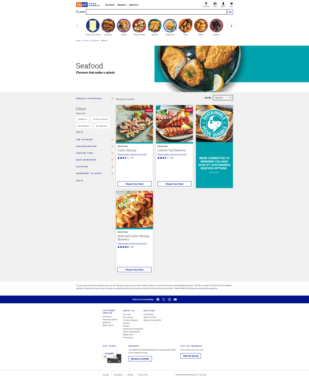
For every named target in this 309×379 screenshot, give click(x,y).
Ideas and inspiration (152, 320)
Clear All (79, 131)
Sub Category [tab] (84, 139)
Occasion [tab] (82, 166)
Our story (127, 314)
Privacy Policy (143, 375)
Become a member (140, 358)
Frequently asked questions (110, 321)
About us (128, 310)
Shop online (128, 317)
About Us (133, 5)
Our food (85, 40)
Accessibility (118, 375)
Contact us (107, 316)
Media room (128, 334)
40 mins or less (100, 119)
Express (126, 323)
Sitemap (130, 375)
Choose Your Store (134, 183)
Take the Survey (191, 355)
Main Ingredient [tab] (86, 160)
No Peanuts (101, 126)
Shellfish (82, 119)
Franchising (128, 337)
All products (94, 40)
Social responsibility (131, 331)
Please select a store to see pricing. (132, 154)
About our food (150, 317)
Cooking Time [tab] (84, 153)
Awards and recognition (133, 328)
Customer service (109, 311)
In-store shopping (130, 320)
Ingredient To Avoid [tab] (89, 173)
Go (230, 11)
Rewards (122, 5)
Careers (126, 326)
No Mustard (83, 126)
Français (106, 375)
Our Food (109, 5)
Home (78, 40)
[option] (93, 26)
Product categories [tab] (89, 98)
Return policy (108, 325)
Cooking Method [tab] (86, 146)
